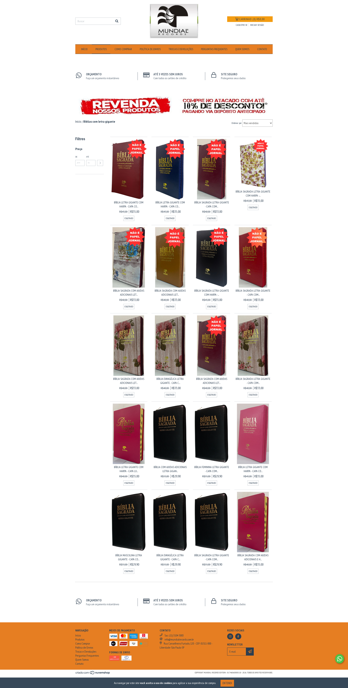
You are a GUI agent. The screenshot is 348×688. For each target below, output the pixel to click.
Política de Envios (150, 49)
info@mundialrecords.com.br (179, 639)
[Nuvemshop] (93, 673)
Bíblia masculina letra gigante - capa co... (128, 557)
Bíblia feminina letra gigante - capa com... (211, 469)
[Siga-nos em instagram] (230, 636)
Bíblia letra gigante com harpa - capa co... (128, 204)
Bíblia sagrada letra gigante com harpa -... (253, 193)
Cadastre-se (241, 24)
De (76, 156)
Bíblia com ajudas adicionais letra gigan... (170, 469)
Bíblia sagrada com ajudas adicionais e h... (252, 557)
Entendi (227, 683)
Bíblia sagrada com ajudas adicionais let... (128, 292)
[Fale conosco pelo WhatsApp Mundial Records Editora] (339, 658)
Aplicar (100, 163)
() (252, 19)
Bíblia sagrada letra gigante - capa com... (211, 204)
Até (87, 156)
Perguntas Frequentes (214, 49)
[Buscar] (117, 21)
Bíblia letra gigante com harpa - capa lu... (128, 469)
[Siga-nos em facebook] (238, 636)
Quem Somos (242, 49)
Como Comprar (123, 49)
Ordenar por (237, 122)
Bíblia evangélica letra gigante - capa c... (170, 381)
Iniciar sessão (257, 24)
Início (84, 49)
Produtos (101, 49)
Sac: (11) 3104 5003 (174, 635)
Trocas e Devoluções (181, 49)
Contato (262, 49)
